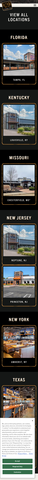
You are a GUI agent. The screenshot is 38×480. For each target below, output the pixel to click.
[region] (17, 448)
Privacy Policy (23, 453)
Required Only (17, 466)
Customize (17, 472)
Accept (17, 461)
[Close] (32, 421)
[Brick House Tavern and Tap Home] (7, 5)
